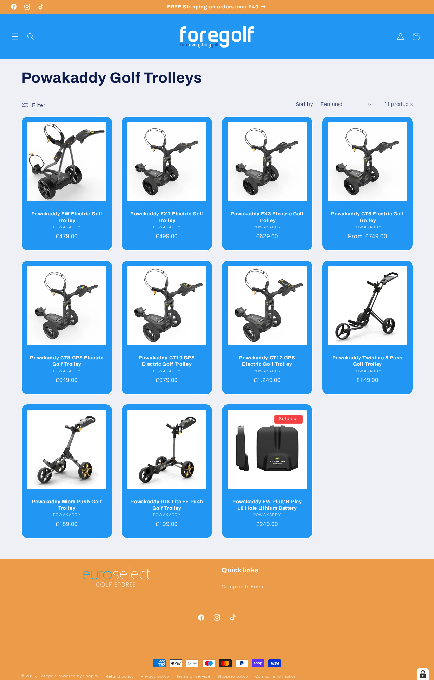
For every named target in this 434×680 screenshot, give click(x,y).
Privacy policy (155, 676)
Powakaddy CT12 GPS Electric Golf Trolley (267, 360)
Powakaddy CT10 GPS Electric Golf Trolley (167, 360)
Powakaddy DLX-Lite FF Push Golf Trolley (167, 504)
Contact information (276, 676)
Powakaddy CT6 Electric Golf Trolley (367, 217)
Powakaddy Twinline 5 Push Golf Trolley (367, 360)
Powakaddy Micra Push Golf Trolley (67, 504)
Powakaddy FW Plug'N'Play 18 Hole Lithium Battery (267, 504)
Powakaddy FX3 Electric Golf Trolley (267, 217)
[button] (15, 36)
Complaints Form (242, 586)
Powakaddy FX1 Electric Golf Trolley (166, 217)
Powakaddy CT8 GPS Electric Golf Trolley (66, 360)
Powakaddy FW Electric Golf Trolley (66, 217)
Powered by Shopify (77, 676)
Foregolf (47, 676)
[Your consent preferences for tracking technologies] (423, 674)
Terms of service (193, 676)
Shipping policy (232, 676)
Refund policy (119, 676)
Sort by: (305, 104)
